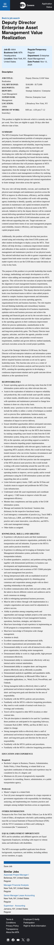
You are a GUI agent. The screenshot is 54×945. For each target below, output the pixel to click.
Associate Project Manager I (16, 874)
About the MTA (12, 932)
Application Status (47, 5)
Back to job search (11, 18)
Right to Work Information (34, 925)
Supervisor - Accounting (14, 905)
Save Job (8, 866)
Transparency (12, 929)
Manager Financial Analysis (16, 884)
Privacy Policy (12, 925)
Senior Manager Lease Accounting (19, 895)
